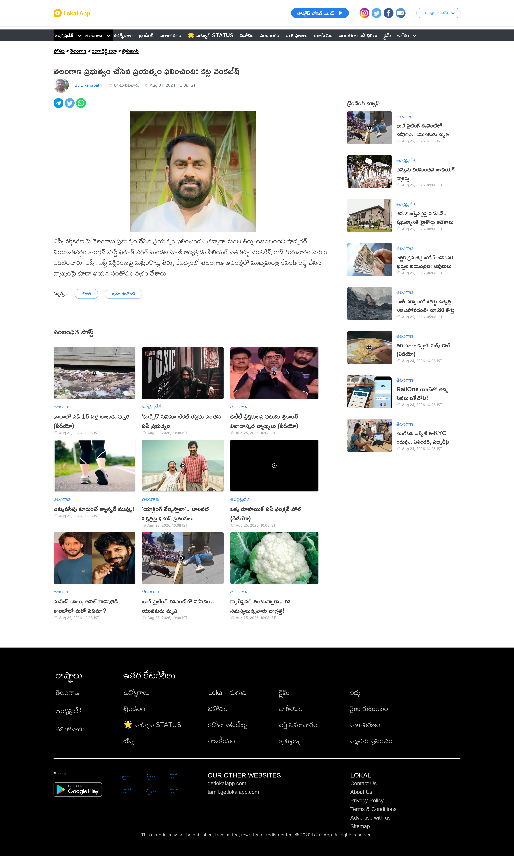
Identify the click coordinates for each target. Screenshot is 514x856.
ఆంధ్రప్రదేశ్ (64, 35)
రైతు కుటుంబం (368, 708)
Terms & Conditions (373, 809)
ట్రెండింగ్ (134, 708)
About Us (361, 792)
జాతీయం (291, 708)
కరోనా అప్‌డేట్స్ (227, 724)
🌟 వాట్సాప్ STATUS (152, 724)
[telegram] (59, 104)
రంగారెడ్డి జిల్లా (104, 51)
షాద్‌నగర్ (130, 51)
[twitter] (70, 104)
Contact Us (363, 783)
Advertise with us (370, 818)
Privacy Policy (367, 800)
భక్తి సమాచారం (298, 724)
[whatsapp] (81, 104)
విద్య (354, 692)
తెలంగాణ (93, 35)
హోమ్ (59, 51)
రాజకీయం (221, 740)
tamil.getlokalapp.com (233, 792)
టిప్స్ (128, 740)
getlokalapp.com (227, 783)
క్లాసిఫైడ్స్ (290, 740)
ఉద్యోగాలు (136, 692)
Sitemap (360, 826)
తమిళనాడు (70, 729)
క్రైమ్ (284, 692)
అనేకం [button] (403, 35)
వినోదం (218, 708)
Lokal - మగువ (227, 692)
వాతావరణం (364, 724)
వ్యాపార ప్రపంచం (371, 740)
